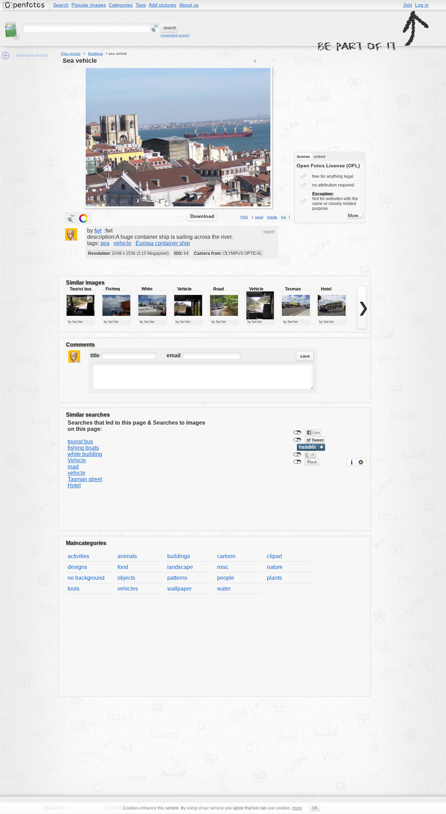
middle (272, 217)
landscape (180, 567)
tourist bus (80, 441)
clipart (274, 556)
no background (86, 578)
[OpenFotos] (25, 5)
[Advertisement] (336, 104)
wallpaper (179, 589)
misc (223, 567)
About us (189, 5)
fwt (97, 231)
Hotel (326, 289)
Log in (422, 5)
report (269, 231)
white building (85, 454)
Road (218, 289)
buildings (178, 556)
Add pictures (162, 5)
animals (127, 556)
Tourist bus (81, 289)
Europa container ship (163, 243)
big (283, 217)
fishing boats (83, 448)
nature (275, 567)
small (259, 217)
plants (274, 578)
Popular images (88, 5)
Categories (121, 5)
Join (407, 5)
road (73, 467)
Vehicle (184, 289)
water (224, 589)
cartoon (226, 556)
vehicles (127, 589)
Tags (141, 5)
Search (61, 5)
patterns (177, 578)
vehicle (122, 243)
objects (126, 578)
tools (73, 589)
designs (77, 567)
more (297, 808)
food (122, 567)
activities (78, 556)
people (225, 578)
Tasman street (85, 479)
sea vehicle (80, 60)
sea (104, 243)
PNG (244, 217)
